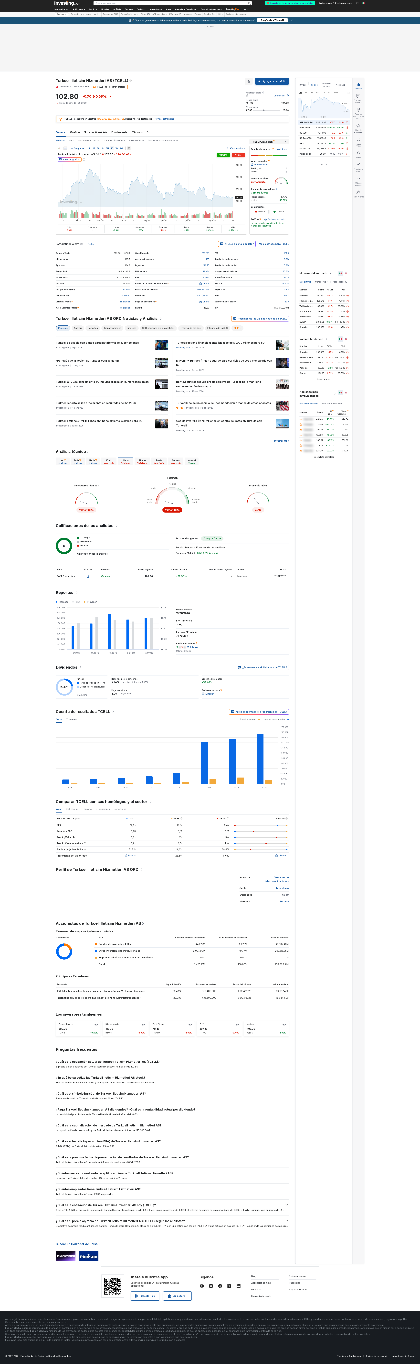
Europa (197, 14)
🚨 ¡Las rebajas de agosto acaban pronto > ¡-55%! (290, 3)
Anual (59, 672)
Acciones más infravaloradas (309, 346)
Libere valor (279, 48)
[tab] (63, 414)
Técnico (137, 84)
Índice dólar (305, 106)
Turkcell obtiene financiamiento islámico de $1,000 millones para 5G (220, 295)
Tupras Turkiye (66, 976)
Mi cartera (256, 1242)
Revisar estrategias (164, 71)
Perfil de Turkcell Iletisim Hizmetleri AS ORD (97, 822)
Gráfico (75, 84)
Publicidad (294, 1235)
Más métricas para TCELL (274, 196)
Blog (253, 1228)
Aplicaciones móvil (261, 1235)
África (220, 14)
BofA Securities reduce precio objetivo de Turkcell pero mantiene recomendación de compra (218, 337)
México (97, 14)
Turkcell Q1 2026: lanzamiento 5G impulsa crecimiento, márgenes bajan (102, 334)
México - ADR (175, 14)
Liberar (132, 808)
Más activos (305, 234)
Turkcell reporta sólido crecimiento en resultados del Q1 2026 (96, 355)
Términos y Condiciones (349, 1308)
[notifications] (357, 3)
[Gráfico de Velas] (59, 101)
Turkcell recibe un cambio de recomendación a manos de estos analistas (223, 355)
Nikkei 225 (304, 101)
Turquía (284, 854)
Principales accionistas (89, 93)
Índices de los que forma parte (163, 93)
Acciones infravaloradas (236, 14)
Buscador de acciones (211, 9)
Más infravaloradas (308, 356)
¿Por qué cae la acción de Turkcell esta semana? (87, 313)
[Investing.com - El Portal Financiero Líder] (67, 3)
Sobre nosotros (297, 1228)
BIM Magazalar (112, 976)
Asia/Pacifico (209, 14)
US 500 (302, 85)
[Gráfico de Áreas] (65, 101)
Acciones (61, 14)
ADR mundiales (159, 14)
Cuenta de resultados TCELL (83, 664)
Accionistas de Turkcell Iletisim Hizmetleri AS (98, 875)
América (188, 14)
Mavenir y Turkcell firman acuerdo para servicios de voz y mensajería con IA (224, 315)
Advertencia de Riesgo (403, 1308)
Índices (314, 37)
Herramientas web (261, 1248)
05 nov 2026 (203, 242)
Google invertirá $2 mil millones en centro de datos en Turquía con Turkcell (219, 376)
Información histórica (115, 93)
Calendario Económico (185, 9)
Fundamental (119, 84)
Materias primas (326, 37)
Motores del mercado (313, 226)
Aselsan (250, 976)
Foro (149, 84)
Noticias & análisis (95, 84)
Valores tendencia (311, 291)
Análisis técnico (71, 404)
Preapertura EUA (110, 14)
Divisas (302, 37)
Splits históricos (136, 93)
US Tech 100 (305, 90)
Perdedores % (340, 234)
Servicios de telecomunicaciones (277, 831)
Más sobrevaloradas (332, 356)
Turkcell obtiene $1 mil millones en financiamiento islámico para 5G (99, 373)
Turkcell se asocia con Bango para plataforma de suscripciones (97, 295)
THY (202, 976)
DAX (301, 96)
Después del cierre (129, 14)
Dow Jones (304, 80)
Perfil (71, 93)
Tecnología (282, 840)
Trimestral (72, 672)
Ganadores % (321, 234)
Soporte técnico (298, 1242)
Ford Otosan (159, 976)
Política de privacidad (376, 1308)
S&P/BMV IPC (306, 75)
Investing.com (183, 300)
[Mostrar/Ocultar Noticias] (129, 101)
